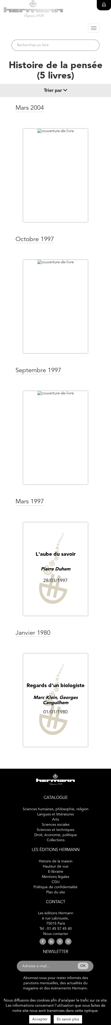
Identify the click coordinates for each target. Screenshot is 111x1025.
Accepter (39, 1019)
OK (83, 966)
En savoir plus (68, 1019)
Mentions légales (55, 877)
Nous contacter (55, 934)
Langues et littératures (55, 814)
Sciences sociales (55, 825)
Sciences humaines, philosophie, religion (56, 809)
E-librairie (55, 871)
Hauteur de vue (55, 866)
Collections (56, 840)
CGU (56, 882)
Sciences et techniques (55, 830)
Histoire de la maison (56, 861)
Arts (55, 819)
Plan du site (55, 892)
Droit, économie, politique (55, 835)
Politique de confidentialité (55, 887)
